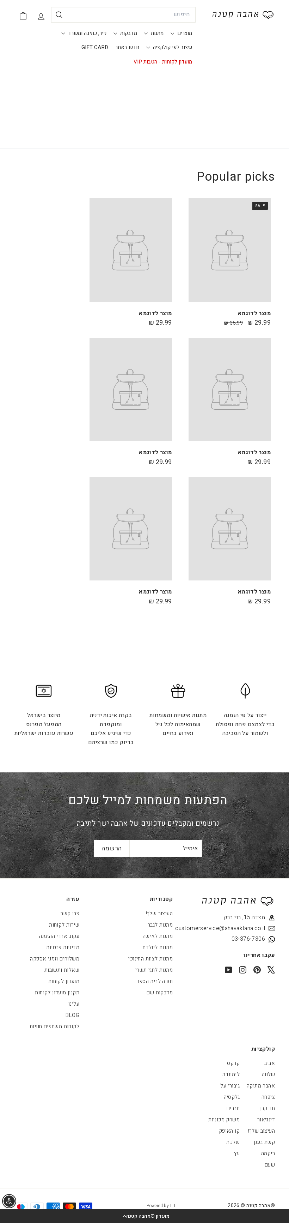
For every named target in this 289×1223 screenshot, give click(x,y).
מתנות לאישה (158, 936)
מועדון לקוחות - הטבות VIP (163, 62)
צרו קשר (70, 913)
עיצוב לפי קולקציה (172, 47)
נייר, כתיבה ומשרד (86, 33)
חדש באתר (127, 47)
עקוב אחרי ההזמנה (59, 936)
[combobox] (123, 15)
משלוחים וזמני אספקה (54, 959)
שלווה (268, 1074)
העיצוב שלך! (159, 913)
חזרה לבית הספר (155, 981)
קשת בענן (264, 1142)
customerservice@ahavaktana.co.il (233, 928)
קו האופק (229, 1131)
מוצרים (184, 33)
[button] (144, 1216)
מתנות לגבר (160, 925)
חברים (233, 1108)
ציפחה (268, 1097)
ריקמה (268, 1153)
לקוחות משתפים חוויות (54, 1026)
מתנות (156, 33)
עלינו (73, 1004)
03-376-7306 (248, 939)
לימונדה (231, 1074)
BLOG (72, 1015)
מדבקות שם (160, 992)
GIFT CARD (94, 47)
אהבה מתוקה (261, 1086)
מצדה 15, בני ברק (244, 917)
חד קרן (267, 1108)
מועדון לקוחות (63, 981)
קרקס (233, 1063)
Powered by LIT (161, 1206)
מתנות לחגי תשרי (154, 970)
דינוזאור (266, 1119)
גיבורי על (230, 1086)
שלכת (233, 1142)
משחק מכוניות (224, 1119)
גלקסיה (232, 1097)
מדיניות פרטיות (62, 947)
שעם (270, 1165)
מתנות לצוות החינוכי (150, 959)
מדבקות (128, 33)
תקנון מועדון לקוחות (57, 992)
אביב (269, 1063)
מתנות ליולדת (157, 947)
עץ (237, 1153)
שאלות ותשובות (61, 970)
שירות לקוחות (64, 925)
